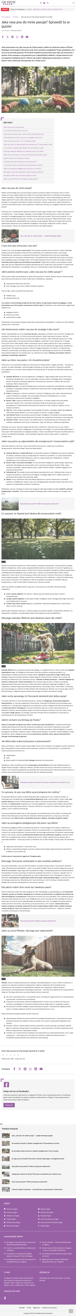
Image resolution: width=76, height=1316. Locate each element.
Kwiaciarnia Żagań (46, 1212)
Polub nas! (9, 1105)
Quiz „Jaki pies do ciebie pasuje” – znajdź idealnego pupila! (40, 236)
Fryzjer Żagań (11, 1219)
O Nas (29, 1308)
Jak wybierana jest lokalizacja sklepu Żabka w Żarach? (57, 1255)
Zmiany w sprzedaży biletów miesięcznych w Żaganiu (21, 1249)
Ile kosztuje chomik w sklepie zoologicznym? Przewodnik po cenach (35, 1143)
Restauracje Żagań (12, 1226)
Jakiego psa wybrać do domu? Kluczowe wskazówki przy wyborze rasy (45, 782)
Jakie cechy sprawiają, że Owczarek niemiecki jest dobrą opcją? (25, 155)
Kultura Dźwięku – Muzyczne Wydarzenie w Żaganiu (56, 1243)
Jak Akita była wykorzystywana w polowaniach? (20, 162)
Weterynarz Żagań (12, 1216)
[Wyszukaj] (47, 3)
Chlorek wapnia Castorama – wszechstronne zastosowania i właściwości (37, 1189)
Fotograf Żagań (45, 1216)
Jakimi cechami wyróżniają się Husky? (16, 158)
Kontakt (42, 1280)
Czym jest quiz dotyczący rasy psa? (15, 130)
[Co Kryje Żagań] (8, 3)
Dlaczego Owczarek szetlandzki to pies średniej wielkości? (23, 172)
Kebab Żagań (44, 1226)
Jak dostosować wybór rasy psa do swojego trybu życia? (22, 137)
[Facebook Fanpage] (40, 3)
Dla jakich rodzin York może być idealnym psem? (20, 175)
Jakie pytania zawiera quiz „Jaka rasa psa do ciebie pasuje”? (23, 134)
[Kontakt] (44, 3)
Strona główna (5, 17)
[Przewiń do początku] (71, 1311)
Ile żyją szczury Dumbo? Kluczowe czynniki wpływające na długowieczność (38, 1159)
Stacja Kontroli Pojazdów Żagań (51, 1222)
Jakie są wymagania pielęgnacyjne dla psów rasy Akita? (22, 168)
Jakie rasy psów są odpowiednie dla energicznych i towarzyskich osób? (27, 144)
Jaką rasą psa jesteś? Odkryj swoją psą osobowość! (38, 921)
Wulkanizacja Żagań (13, 1222)
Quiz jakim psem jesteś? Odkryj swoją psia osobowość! (39, 504)
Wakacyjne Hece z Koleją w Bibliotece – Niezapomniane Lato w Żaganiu (56, 1261)
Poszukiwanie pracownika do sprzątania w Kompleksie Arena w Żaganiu (21, 1261)
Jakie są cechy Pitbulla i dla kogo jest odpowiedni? (20, 179)
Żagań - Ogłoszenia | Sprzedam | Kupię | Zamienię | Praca (45, 9)
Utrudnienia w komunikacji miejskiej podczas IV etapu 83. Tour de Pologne (19, 1255)
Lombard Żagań (11, 1212)
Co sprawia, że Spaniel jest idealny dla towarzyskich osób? (23, 148)
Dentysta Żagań (11, 1209)
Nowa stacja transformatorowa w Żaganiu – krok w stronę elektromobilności (56, 1249)
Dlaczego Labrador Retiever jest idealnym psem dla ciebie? (23, 151)
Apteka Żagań (45, 1209)
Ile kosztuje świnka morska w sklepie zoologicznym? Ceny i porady (35, 1151)
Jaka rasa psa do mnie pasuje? (13, 127)
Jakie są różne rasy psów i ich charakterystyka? (19, 141)
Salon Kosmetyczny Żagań (49, 1219)
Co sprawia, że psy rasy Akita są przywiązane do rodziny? (23, 165)
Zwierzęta (16, 17)
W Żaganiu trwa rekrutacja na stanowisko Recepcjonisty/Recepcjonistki (21, 1243)
